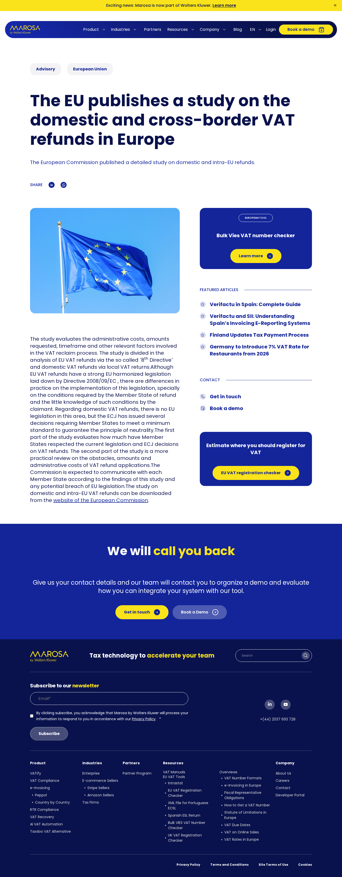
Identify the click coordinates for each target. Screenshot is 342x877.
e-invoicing (40, 787)
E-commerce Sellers (100, 780)
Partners (152, 29)
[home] (25, 29)
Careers (282, 780)
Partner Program (137, 773)
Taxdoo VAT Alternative (50, 831)
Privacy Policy (143, 718)
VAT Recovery (42, 816)
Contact (283, 787)
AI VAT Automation (46, 824)
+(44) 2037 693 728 (277, 719)
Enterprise (91, 773)
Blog (237, 29)
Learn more (224, 5)
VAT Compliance (44, 780)
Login (271, 29)
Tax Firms (90, 802)
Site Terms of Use (273, 864)
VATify (35, 773)
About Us (283, 773)
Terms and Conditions (229, 864)
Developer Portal (290, 795)
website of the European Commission (100, 500)
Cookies (305, 864)
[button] (95, 29)
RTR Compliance (44, 809)
